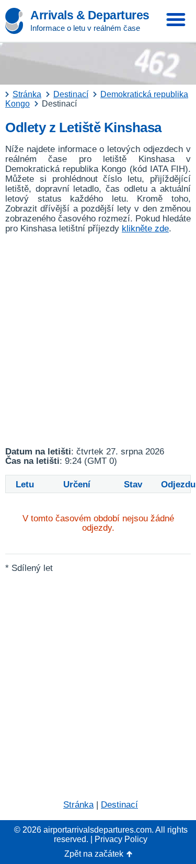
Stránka (78, 805)
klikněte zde (145, 228)
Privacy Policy (121, 839)
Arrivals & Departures (89, 15)
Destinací (119, 805)
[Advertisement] (98, 340)
